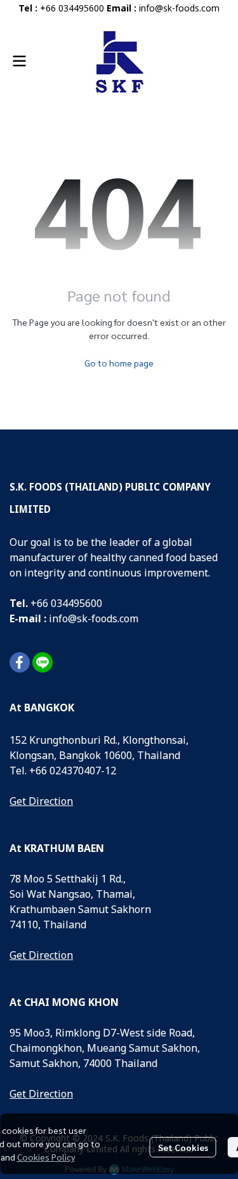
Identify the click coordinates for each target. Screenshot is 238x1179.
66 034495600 (69, 603)
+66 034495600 (72, 8)
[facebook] (20, 662)
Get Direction (41, 801)
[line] (42, 662)
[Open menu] (19, 61)
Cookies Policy (46, 1156)
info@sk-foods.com (179, 8)
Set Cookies (183, 1147)
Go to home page (119, 362)
